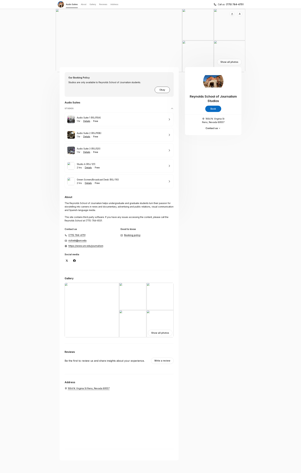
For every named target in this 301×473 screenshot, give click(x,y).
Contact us (212, 128)
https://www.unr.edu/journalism (85, 245)
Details (86, 121)
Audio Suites (72, 4)
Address (114, 4)
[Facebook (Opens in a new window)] (74, 260)
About (83, 4)
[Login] (239, 13)
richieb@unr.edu (77, 240)
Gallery (93, 4)
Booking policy (132, 235)
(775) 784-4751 (234, 4)
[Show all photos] (150, 40)
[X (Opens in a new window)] (67, 260)
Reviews (103, 4)
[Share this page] (232, 13)
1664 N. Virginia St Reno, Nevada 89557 (213, 120)
